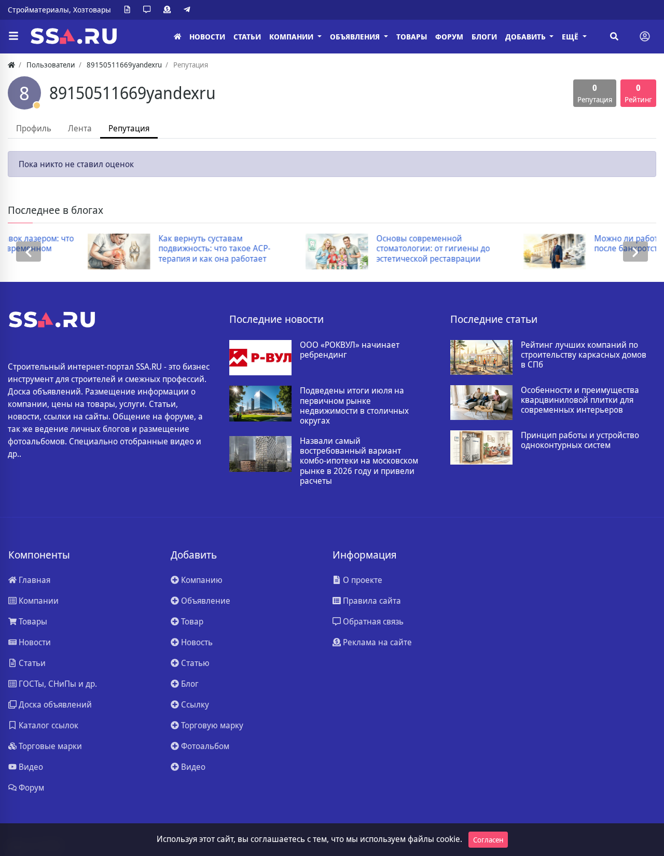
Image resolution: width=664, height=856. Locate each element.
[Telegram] (189, 10)
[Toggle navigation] (644, 36)
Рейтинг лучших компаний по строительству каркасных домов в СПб (583, 355)
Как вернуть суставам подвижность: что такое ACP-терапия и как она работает (144, 249)
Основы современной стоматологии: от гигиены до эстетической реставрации (363, 249)
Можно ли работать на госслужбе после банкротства (589, 243)
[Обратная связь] (149, 10)
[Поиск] (614, 36)
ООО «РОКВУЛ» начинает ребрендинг (349, 350)
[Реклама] (169, 10)
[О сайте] (129, 10)
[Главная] (177, 36)
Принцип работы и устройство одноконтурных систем (580, 440)
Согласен (488, 840)
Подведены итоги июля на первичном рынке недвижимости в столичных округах (354, 406)
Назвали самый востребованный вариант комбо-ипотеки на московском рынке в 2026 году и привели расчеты (359, 461)
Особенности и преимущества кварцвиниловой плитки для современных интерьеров (580, 400)
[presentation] (28, 251)
